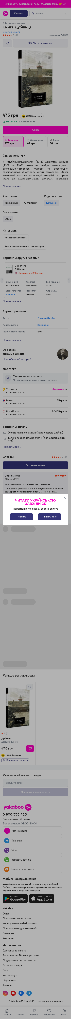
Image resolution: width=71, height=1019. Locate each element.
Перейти (21, 516)
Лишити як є (49, 516)
